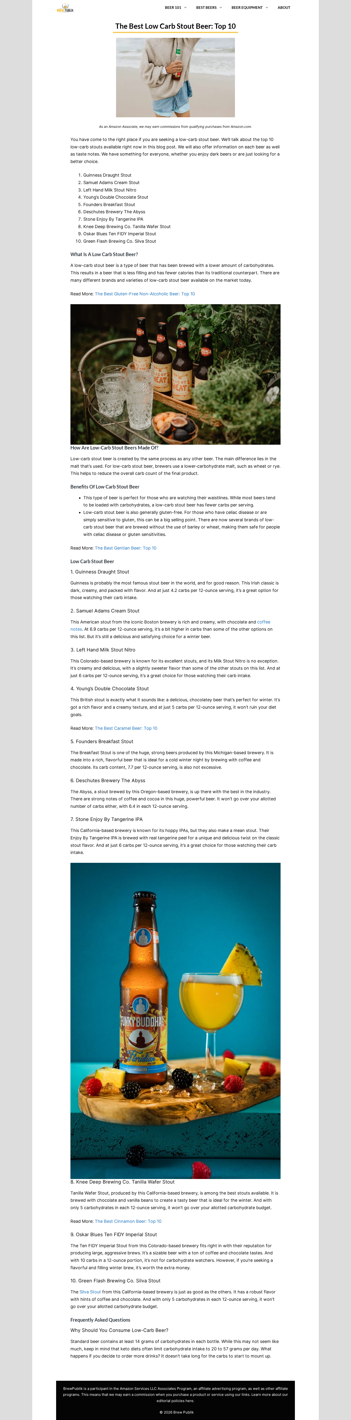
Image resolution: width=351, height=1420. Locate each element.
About (284, 7)
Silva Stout (90, 1291)
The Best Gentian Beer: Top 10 (125, 547)
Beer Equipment (247, 7)
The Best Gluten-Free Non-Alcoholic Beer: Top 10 (145, 293)
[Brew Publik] (65, 7)
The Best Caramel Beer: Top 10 (126, 728)
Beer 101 (173, 7)
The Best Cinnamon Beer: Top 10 (128, 1221)
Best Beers (206, 7)
